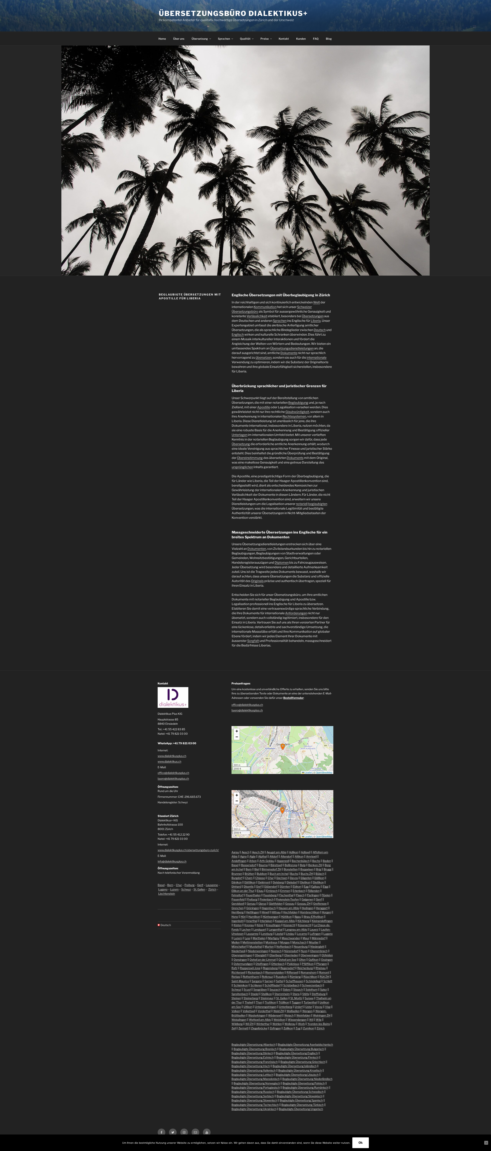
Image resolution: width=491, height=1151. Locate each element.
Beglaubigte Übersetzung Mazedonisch (255, 1078)
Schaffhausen (294, 981)
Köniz (260, 925)
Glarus (262, 903)
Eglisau (315, 886)
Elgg (325, 886)
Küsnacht (289, 925)
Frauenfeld (238, 899)
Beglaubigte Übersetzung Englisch (297, 1053)
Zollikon (288, 1028)
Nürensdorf (291, 951)
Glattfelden (276, 903)
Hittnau (276, 912)
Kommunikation (265, 307)
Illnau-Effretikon (313, 916)
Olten (302, 959)
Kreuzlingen (273, 925)
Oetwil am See (287, 959)
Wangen (307, 1011)
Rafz (234, 968)
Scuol (247, 989)
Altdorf (273, 856)
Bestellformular (293, 697)
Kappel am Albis (285, 920)
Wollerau (289, 1023)
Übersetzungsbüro (245, 311)
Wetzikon (279, 1019)
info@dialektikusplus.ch (172, 861)
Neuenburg (301, 946)
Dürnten (285, 886)
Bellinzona (291, 865)
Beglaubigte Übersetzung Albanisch (253, 1044)
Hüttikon (286, 916)
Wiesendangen (297, 1019)
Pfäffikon (308, 963)
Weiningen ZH (321, 1015)
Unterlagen (239, 435)
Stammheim (282, 993)
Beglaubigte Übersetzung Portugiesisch (255, 1087)
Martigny (273, 938)
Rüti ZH (324, 976)
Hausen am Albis (288, 908)
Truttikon (270, 1002)
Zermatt (243, 1028)
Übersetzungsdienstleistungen (292, 348)
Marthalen (259, 938)
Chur (179, 885)
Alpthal (262, 856)
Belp (303, 865)
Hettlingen (252, 912)
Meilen (235, 942)
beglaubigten (317, 504)
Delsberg (278, 882)
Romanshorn (308, 972)
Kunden (301, 38)
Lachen (246, 929)
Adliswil (305, 852)
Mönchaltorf (239, 946)
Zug (298, 1028)
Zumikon (308, 1028)
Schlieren (256, 985)
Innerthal (251, 920)
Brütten (249, 873)
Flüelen (326, 895)
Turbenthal (310, 1002)
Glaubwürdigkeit (297, 412)
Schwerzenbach (312, 985)
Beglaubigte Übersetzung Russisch (252, 1091)
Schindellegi (313, 981)
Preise (264, 38)
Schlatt (327, 981)
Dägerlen (306, 877)
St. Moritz (296, 998)
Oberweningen (310, 955)
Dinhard (236, 886)
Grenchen (237, 908)
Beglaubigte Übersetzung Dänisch (252, 1053)
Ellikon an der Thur (242, 890)
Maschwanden (291, 938)
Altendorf (286, 856)
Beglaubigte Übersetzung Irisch (250, 1066)
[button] (282, 746)
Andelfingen (238, 860)
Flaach (300, 895)
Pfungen (321, 963)
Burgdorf (236, 877)
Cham (249, 877)
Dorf (259, 886)
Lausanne (212, 885)
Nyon (304, 951)
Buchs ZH (307, 873)
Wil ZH (249, 1023)
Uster (308, 1006)
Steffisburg (318, 993)
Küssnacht (304, 925)
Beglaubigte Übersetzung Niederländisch (307, 1078)
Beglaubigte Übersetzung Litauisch (297, 1074)
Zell (233, 1028)
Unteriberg (285, 1006)
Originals (257, 581)
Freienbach (267, 899)
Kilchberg (303, 920)
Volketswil (249, 1011)
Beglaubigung (298, 402)
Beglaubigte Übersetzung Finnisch (297, 1057)
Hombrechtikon (309, 912)
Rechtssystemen (294, 416)
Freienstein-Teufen (287, 899)
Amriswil (311, 856)
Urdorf (299, 1006)
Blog (329, 38)
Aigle (252, 856)
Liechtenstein (166, 893)
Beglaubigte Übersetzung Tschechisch (255, 1104)
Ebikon (297, 886)
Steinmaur (267, 998)
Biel (256, 869)
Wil (311, 1019)
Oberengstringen (241, 955)
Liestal (279, 933)
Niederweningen (258, 951)
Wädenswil (275, 1015)
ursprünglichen (242, 467)
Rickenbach (255, 972)
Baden (327, 860)
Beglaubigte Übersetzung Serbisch (252, 1096)
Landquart (259, 929)
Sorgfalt (253, 641)
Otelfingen (262, 963)
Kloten (238, 925)
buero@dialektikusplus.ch (173, 778)
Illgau (297, 916)
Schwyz (186, 889)
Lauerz (314, 929)
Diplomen (282, 562)
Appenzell (283, 860)
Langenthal (276, 929)
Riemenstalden (274, 972)
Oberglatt (261, 955)
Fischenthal (286, 895)
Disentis (249, 886)
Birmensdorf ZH (271, 869)
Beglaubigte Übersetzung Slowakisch (299, 1096)
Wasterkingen (256, 1015)
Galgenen (307, 899)
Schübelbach (291, 985)
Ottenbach (277, 963)
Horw (234, 916)
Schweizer (304, 307)
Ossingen (327, 959)
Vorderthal (264, 1011)
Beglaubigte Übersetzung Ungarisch (301, 1109)
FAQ (316, 38)
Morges (285, 942)
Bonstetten (291, 869)
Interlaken (266, 920)
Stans (296, 993)
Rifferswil (292, 972)
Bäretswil (276, 865)
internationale (316, 357)
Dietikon (305, 882)
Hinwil (265, 912)
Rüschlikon (310, 976)
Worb (301, 1023)
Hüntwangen (270, 916)
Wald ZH (278, 1011)
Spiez (323, 989)
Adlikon (293, 852)
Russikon (281, 976)
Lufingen (315, 933)
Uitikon (248, 1006)
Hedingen (307, 908)
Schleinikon (241, 985)
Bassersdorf (248, 865)
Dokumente (288, 353)
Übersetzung (200, 38)
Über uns (178, 38)
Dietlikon (318, 882)
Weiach (289, 1015)
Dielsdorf (292, 882)
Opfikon (313, 959)
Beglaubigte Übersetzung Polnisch (304, 1083)
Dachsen (281, 877)
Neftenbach (283, 946)
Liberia (316, 321)
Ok (360, 1142)
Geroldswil (237, 903)
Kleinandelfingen (322, 920)
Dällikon (319, 877)
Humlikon (254, 916)
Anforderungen (296, 613)
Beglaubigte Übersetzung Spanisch (301, 1100)
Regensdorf (287, 968)
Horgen (326, 912)
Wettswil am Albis (260, 1019)
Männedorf (318, 938)
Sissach (298, 989)
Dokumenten (256, 549)
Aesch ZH (258, 852)
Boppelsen (306, 869)
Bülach (320, 873)
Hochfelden (290, 912)
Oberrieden (291, 955)
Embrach (272, 890)
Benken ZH (315, 865)
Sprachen (224, 38)
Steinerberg (251, 998)
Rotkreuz (267, 976)
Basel (161, 885)
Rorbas (235, 976)
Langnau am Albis (296, 929)
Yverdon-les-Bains (318, 1023)
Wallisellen (293, 1011)
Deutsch (320, 330)
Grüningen (252, 908)
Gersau (251, 903)
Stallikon (266, 993)
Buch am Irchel (279, 873)
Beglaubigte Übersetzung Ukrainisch (253, 1109)
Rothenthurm (251, 976)
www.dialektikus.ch (169, 761)
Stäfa (305, 993)
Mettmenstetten (252, 942)
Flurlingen (313, 895)
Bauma (263, 865)
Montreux (271, 942)
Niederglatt (317, 946)
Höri (243, 916)
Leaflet (308, 772)
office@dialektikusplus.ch (173, 772)
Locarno (302, 933)
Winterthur (263, 1023)
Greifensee (320, 903)
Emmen (285, 890)
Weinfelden (303, 1015)
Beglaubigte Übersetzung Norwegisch (257, 1083)
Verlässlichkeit (257, 316)
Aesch (245, 852)
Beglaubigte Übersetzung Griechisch (302, 1061)
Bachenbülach (301, 860)
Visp (327, 1006)
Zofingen (275, 1028)
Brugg (327, 869)
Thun (259, 1002)
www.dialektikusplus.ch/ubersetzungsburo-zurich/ (188, 850)
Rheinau (321, 968)
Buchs (294, 873)
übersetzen (264, 357)
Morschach (299, 942)
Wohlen (277, 1023)
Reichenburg (305, 968)
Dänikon (236, 882)
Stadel (255, 993)
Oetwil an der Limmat (263, 959)
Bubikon (262, 873)
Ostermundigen (243, 963)
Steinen (236, 998)
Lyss (247, 938)
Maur (306, 938)
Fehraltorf (237, 895)
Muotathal (255, 946)
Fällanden (314, 890)
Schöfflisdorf (273, 985)
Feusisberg (270, 895)
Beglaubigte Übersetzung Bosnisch (255, 1049)
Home (162, 38)
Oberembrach (318, 951)
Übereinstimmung (250, 458)
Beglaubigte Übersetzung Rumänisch (305, 1087)
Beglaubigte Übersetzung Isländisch (294, 1066)
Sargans (257, 981)
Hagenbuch (269, 908)
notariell (302, 504)
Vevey (318, 1006)
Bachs (316, 860)
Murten (269, 946)
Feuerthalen (253, 895)
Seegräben (260, 989)
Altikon (299, 856)
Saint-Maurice (240, 981)
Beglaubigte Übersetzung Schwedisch (300, 1091)
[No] (486, 1143)
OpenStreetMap (324, 772)
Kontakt (284, 38)
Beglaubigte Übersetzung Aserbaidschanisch (305, 1044)
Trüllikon (284, 1002)
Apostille (263, 407)
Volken (235, 1011)
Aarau (235, 852)
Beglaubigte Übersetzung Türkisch (302, 1104)
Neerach (276, 951)
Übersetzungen (313, 316)
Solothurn (311, 989)
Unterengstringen (265, 1006)
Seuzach (274, 989)
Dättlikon (249, 882)
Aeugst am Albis (276, 852)
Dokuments (295, 458)
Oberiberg (275, 955)
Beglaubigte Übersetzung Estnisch (252, 1057)
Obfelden (327, 955)
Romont (324, 972)
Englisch (238, 334)
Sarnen (268, 981)
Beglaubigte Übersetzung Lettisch (252, 1074)
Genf (200, 885)
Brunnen (236, 873)
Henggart (322, 908)
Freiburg (189, 885)
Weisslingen (238, 1019)
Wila (318, 1019)
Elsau (260, 890)
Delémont (264, 882)
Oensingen (240, 959)
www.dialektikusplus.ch (172, 755)
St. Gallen (199, 889)
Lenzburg (267, 933)
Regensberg (270, 968)
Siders (287, 989)
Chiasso (260, 877)
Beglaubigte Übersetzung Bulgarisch (301, 1049)
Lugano (162, 889)
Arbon (253, 860)
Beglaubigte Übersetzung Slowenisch (254, 1100)
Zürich (212, 889)
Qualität (245, 38)
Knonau (249, 925)
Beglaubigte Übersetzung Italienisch (253, 1070)
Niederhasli (238, 951)
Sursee (309, 998)
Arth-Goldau (266, 860)
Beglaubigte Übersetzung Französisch (254, 1061)
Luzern (174, 889)
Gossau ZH (304, 903)
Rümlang (295, 976)
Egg (306, 886)
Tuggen (296, 1002)
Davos (294, 877)
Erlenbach (299, 890)
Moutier (314, 942)
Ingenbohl (237, 920)
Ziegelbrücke (259, 1028)
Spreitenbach (239, 993)
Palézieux (293, 963)
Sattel (279, 981)
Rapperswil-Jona (250, 968)
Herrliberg (237, 912)
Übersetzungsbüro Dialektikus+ (233, 13)
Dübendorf (270, 886)
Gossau (289, 903)
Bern (170, 885)
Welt (316, 302)
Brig (318, 869)
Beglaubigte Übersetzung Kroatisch (300, 1070)
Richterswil (238, 972)
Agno (243, 856)
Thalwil (249, 1002)
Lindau (290, 933)
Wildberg (237, 1023)
